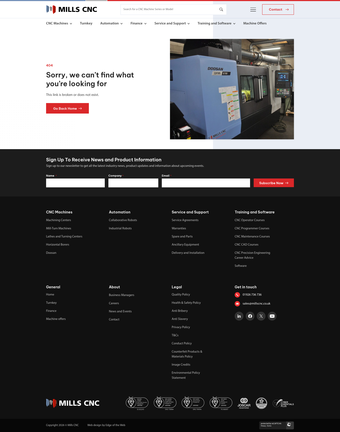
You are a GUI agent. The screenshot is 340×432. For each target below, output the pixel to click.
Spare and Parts (182, 236)
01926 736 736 (252, 294)
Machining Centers (58, 220)
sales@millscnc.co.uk (256, 303)
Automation (109, 23)
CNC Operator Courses (250, 220)
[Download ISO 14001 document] (193, 403)
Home (50, 294)
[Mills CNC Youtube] (272, 316)
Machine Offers (255, 23)
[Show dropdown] (71, 23)
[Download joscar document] (244, 403)
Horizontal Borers (57, 244)
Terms (269, 426)
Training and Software (214, 23)
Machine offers (56, 319)
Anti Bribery (180, 311)
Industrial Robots (120, 228)
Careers (114, 303)
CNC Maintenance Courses (252, 236)
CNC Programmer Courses (252, 228)
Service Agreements (185, 220)
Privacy (263, 426)
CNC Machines (57, 23)
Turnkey (86, 23)
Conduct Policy (182, 343)
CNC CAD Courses (246, 244)
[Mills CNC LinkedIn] (239, 316)
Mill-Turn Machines (58, 228)
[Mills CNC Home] (71, 9)
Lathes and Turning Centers (64, 236)
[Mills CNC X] (261, 316)
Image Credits (181, 364)
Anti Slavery (180, 319)
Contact (114, 319)
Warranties (179, 228)
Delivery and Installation (188, 253)
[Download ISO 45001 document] (165, 403)
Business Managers (121, 295)
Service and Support (170, 23)
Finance (137, 23)
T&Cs (175, 335)
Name (51, 175)
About (114, 287)
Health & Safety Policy (186, 303)
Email (166, 175)
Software (241, 266)
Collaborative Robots (123, 220)
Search (221, 9)
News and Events (120, 311)
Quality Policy (181, 294)
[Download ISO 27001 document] (137, 403)
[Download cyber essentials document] (283, 403)
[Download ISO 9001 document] (221, 403)
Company (115, 175)
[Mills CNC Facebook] (250, 316)
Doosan (51, 253)
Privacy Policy (181, 327)
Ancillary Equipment (185, 244)
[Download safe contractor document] (261, 403)
